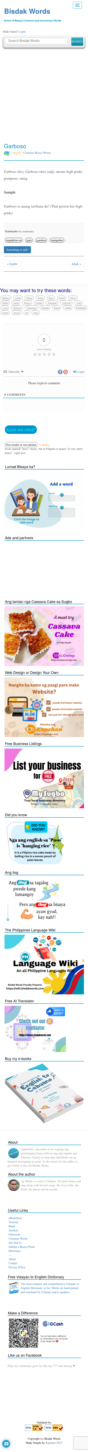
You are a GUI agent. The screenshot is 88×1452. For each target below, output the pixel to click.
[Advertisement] (44, 95)
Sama (16, 302)
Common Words (18, 1238)
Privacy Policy (17, 1267)
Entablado (81, 307)
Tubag (29, 298)
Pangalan (52, 302)
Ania (78, 302)
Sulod (62, 298)
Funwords (14, 1234)
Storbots (13, 1230)
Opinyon (17, 307)
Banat (57, 307)
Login (22, 31)
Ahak (75, 264)
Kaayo (27, 302)
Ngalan (39, 302)
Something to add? (17, 250)
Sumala (45, 307)
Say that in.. (16, 1243)
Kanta (5, 312)
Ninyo (73, 298)
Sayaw (17, 312)
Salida (68, 307)
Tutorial (13, 1222)
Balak (12, 1226)
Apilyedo (66, 302)
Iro (26, 312)
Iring (36, 312)
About (12, 1259)
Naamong (31, 307)
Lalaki (18, 298)
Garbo (13, 264)
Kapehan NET (54, 1443)
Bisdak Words (27, 11)
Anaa (5, 307)
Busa (51, 298)
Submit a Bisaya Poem (22, 1247)
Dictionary (15, 1251)
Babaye (6, 298)
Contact (13, 1263)
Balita (5, 302)
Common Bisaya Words (37, 153)
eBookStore (15, 1218)
